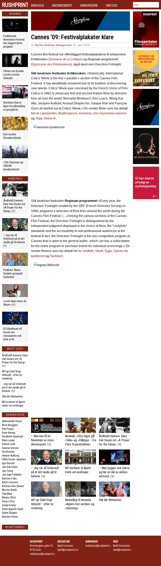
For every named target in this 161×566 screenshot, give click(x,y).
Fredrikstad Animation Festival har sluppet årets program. (14, 41)
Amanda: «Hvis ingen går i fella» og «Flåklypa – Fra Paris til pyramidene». (80, 440)
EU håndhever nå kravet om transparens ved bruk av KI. (12, 334)
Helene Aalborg (10, 455)
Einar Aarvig (8, 432)
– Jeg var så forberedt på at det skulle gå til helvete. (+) (14, 240)
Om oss (111, 5)
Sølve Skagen (9, 513)
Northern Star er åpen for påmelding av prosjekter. (14, 106)
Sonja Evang (9, 505)
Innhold (37, 5)
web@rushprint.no (123, 549)
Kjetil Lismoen (10, 482)
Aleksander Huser (12, 421)
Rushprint (15, 5)
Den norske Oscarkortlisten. (12, 136)
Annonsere (89, 5)
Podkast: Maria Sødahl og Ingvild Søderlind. (12, 273)
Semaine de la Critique (65, 59)
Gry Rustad (8, 451)
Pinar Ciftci (8, 501)
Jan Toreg (7, 471)
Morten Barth (9, 490)
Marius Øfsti (9, 497)
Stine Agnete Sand (12, 509)
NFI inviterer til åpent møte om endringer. (13, 403)
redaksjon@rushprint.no (43, 553)
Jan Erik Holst (10, 467)
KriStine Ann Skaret (13, 486)
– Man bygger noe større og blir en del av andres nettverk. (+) (114, 472)
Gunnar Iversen (10, 448)
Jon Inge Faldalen (12, 474)
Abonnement (62, 5)
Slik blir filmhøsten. (13, 396)
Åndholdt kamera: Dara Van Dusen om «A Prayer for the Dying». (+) (14, 206)
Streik (99, 251)
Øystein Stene (10, 516)
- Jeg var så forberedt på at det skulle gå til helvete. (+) (14, 387)
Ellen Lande (8, 440)
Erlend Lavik (8, 444)
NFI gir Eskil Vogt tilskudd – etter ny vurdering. (42, 504)
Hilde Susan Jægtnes (14, 459)
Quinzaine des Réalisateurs (51, 64)
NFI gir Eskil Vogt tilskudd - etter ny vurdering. (12, 375)
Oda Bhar (7, 494)
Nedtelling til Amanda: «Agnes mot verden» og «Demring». (79, 504)
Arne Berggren (10, 425)
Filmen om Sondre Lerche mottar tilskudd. (13, 74)
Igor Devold (8, 463)
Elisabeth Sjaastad (12, 436)
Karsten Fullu (9, 478)
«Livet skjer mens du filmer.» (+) (14, 302)
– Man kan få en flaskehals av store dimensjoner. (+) (42, 440)
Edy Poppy (8, 429)
